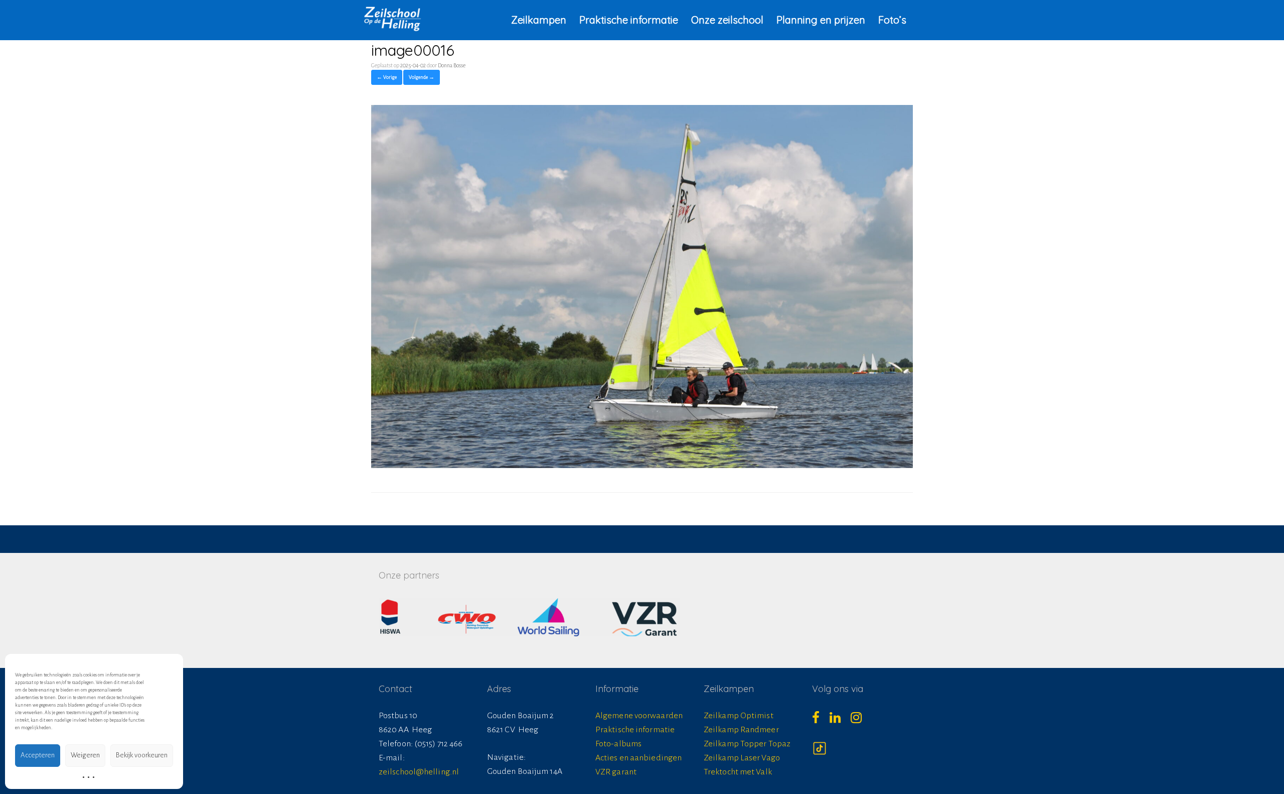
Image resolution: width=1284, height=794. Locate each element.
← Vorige (387, 77)
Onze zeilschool (727, 20)
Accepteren (38, 755)
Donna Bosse (451, 65)
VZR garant (615, 771)
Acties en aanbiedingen (638, 757)
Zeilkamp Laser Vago (742, 757)
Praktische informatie (628, 20)
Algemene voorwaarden (639, 715)
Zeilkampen (538, 20)
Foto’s (892, 20)
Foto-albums (618, 743)
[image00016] (642, 465)
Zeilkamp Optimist (738, 715)
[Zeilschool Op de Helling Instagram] (861, 721)
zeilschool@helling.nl (419, 771)
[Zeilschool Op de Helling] (392, 18)
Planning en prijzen (820, 20)
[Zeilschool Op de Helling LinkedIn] (840, 721)
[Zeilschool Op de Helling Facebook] (821, 721)
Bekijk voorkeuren (142, 755)
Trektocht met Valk (738, 771)
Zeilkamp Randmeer (741, 729)
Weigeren (85, 755)
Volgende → (421, 77)
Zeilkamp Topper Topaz (747, 743)
